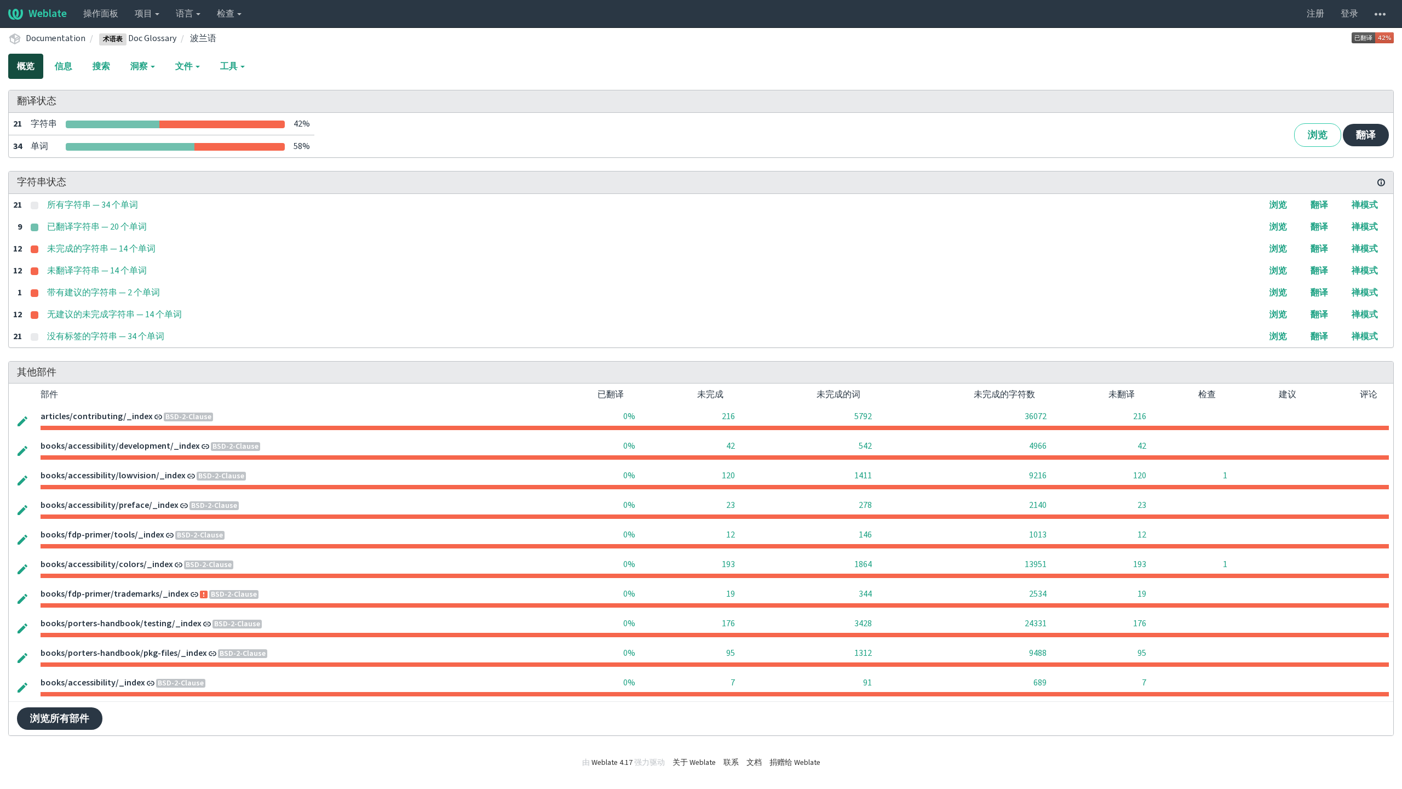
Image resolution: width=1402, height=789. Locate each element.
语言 (185, 14)
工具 (229, 66)
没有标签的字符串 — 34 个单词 (105, 336)
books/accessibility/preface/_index (110, 505)
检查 (226, 14)
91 (867, 683)
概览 (26, 66)
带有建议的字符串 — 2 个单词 (103, 293)
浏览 (1318, 135)
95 (730, 653)
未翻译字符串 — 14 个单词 (97, 271)
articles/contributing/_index (97, 416)
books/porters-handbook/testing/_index (121, 624)
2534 (1038, 594)
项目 (144, 14)
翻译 (1366, 135)
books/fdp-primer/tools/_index (102, 535)
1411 (863, 476)
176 (728, 624)
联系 (731, 762)
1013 (1038, 535)
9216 (1038, 476)
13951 (1036, 564)
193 (728, 564)
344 (865, 594)
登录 (1349, 14)
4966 (1038, 446)
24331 (1036, 624)
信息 (63, 66)
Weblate (47, 13)
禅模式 (1365, 205)
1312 (863, 653)
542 (865, 446)
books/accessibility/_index (93, 683)
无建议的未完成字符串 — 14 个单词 (114, 314)
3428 (863, 624)
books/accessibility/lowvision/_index (113, 476)
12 (730, 535)
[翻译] (22, 420)
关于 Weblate (694, 762)
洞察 (140, 66)
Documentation (55, 38)
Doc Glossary (139, 38)
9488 (1038, 653)
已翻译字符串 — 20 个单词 (97, 227)
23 (730, 505)
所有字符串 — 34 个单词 (92, 205)
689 (1040, 683)
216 (728, 416)
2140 (1038, 505)
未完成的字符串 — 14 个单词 (101, 249)
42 (730, 446)
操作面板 (100, 14)
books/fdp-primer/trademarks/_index (115, 594)
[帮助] (1380, 13)
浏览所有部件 (59, 718)
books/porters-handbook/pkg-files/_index (124, 653)
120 (728, 476)
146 (865, 535)
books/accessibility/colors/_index (107, 564)
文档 (754, 762)
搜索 (101, 66)
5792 (863, 416)
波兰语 (203, 38)
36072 (1036, 416)
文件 (184, 66)
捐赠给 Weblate (794, 762)
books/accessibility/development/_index (120, 446)
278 (865, 505)
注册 (1315, 14)
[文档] (1381, 182)
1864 (863, 564)
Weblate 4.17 (612, 762)
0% (629, 416)
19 (730, 594)
